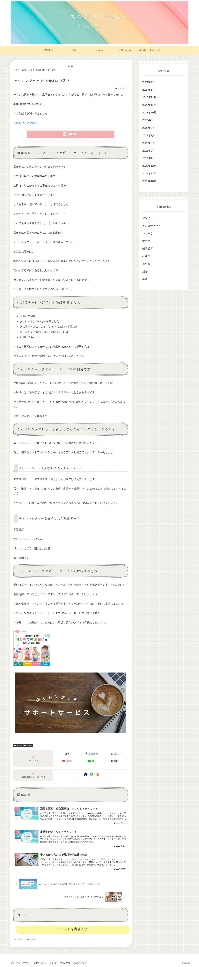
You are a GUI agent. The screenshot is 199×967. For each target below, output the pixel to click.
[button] (116, 761)
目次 (70, 134)
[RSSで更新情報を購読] (97, 774)
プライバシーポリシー (21, 963)
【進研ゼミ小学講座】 (26, 122)
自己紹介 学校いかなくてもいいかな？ (68, 963)
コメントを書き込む (72, 929)
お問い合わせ (40, 963)
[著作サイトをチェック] (85, 774)
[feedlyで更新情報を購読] (91, 774)
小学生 (29, 745)
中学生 (19, 745)
